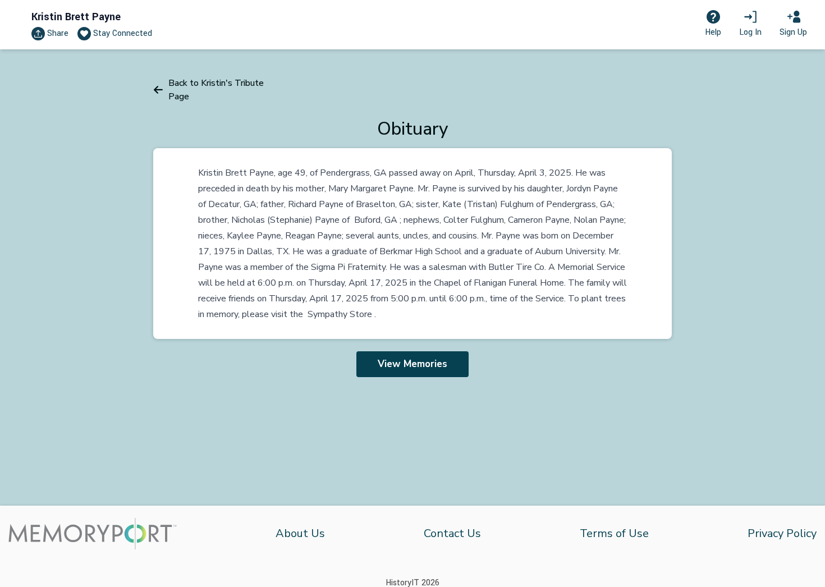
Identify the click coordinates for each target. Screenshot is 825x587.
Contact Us (452, 533)
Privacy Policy (782, 533)
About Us (300, 533)
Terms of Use (614, 533)
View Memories (412, 363)
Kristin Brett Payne (76, 17)
